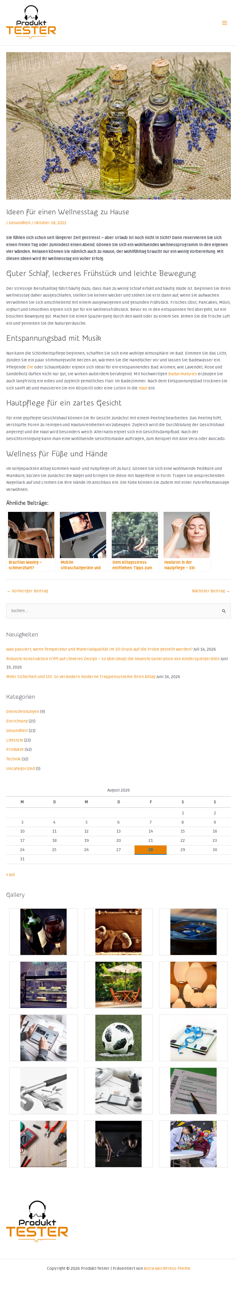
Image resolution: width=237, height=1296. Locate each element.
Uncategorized (20, 768)
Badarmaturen (182, 373)
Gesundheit (20, 222)
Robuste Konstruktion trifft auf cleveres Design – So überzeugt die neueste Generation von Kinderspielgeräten (113, 658)
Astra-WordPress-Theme (167, 1268)
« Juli (10, 874)
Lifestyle (14, 740)
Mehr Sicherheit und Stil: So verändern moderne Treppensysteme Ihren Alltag (81, 676)
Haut (143, 388)
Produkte (15, 749)
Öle (30, 367)
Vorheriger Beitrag (27, 591)
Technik (13, 759)
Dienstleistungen (22, 711)
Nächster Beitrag (211, 591)
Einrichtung (17, 721)
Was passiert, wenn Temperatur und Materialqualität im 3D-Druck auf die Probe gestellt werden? (99, 649)
